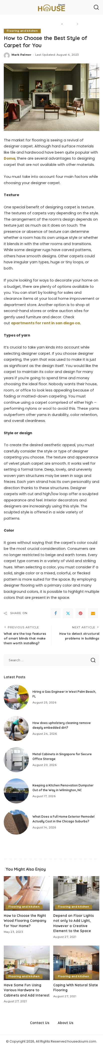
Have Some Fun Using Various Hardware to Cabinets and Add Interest (27, 990)
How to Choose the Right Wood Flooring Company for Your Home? (25, 920)
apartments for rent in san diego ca (45, 323)
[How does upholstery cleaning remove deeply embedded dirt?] (16, 728)
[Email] (93, 613)
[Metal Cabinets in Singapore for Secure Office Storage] (16, 759)
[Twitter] (68, 613)
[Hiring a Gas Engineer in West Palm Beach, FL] (16, 697)
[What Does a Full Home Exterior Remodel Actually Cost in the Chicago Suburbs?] (16, 822)
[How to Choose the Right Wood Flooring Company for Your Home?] (27, 893)
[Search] (96, 7)
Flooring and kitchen (22, 30)
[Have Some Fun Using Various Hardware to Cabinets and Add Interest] (27, 963)
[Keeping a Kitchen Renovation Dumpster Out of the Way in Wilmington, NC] (16, 790)
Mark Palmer (22, 54)
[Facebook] (55, 613)
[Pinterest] (81, 613)
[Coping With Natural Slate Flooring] (76, 963)
